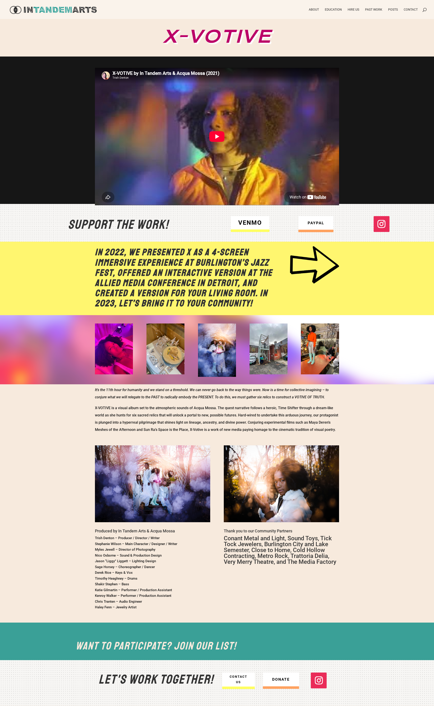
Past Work (373, 9)
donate (281, 679)
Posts (393, 9)
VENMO (250, 222)
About (314, 9)
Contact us (238, 679)
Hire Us (353, 9)
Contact (411, 9)
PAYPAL (316, 223)
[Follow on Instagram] (381, 224)
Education (333, 9)
